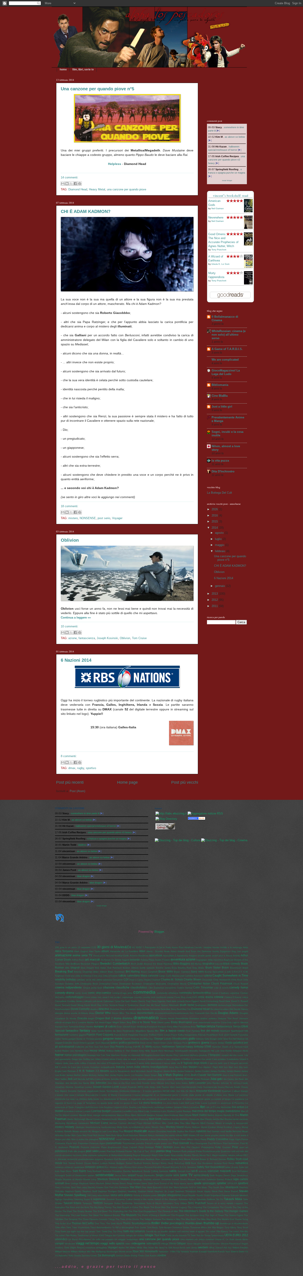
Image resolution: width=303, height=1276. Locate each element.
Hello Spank (151, 1051)
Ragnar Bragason (142, 1155)
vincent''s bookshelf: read (230, 195)
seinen (91, 1175)
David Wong (77, 1005)
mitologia (80, 1127)
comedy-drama (64, 992)
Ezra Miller (172, 1026)
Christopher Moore (177, 983)
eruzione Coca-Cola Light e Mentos (229, 1022)
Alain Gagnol (81, 951)
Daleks (134, 1001)
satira (172, 1171)
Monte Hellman (192, 1127)
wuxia (129, 1251)
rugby (80, 768)
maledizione (232, 1111)
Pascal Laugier (152, 1143)
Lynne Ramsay (183, 1111)
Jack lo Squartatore (120, 1071)
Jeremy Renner (184, 1079)
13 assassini (84, 947)
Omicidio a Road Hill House (154, 1139)
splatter (221, 1183)
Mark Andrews (171, 1115)
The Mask (93, 1215)
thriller (155, 1223)
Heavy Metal (97, 189)
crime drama (205, 997)
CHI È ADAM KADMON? (85, 211)
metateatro (83, 1123)
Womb (122, 1251)
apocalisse (155, 955)
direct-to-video (221, 1009)
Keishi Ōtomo (241, 1087)
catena (208, 975)
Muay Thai (118, 1131)
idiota (112, 1059)
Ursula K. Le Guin (220, 264)
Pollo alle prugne (76, 1151)
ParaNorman (129, 1143)
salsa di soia (231, 1167)
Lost (93, 1111)
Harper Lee (68, 1051)
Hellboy (110, 1051)
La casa (70, 1099)
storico (128, 1195)
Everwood (152, 1026)
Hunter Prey (172, 1055)
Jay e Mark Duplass (170, 1075)
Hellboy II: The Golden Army (129, 1051)
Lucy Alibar (138, 1111)
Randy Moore (199, 1155)
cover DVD (191, 997)
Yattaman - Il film (167, 1251)
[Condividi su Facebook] (75, 183)
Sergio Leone (164, 1175)
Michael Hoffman (152, 1123)
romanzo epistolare (74, 1167)
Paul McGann (215, 1143)
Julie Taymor (162, 1087)
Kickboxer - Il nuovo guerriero (146, 1091)
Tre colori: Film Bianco (217, 1231)
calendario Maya (137, 975)
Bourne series (163, 968)
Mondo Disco (158, 1127)
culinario (87, 1001)
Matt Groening (140, 1119)
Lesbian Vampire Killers (177, 1107)
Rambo (187, 1155)
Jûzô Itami (175, 1087)
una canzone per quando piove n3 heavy (226, 159)
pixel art (244, 1147)
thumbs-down (193, 1223)
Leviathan (194, 1107)
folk (246, 1031)
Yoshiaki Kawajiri (198, 1251)
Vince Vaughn (194, 1243)
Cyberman (108, 1001)
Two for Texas (203, 1235)
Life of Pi (210, 1107)
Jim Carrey (228, 1079)
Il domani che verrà (201, 1059)
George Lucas (162, 1038)
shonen (156, 1179)
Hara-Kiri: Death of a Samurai (227, 1047)
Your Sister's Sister (234, 1251)
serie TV (186, 1175)
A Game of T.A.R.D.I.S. (227, 349)
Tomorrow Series (180, 1227)
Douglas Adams (228, 1013)
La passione (238, 1099)
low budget (103, 1111)
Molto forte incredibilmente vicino (134, 1127)
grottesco (194, 1042)
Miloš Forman (207, 1123)
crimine (218, 997)
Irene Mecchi (175, 1067)
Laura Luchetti (208, 1103)
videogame (138, 1243)
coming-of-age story (122, 993)
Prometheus (209, 1151)
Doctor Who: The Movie (124, 1013)
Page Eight (235, 1139)
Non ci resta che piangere (84, 1139)
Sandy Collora (151, 1171)
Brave (225, 967)
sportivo (91, 768)
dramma (127, 1018)
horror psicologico (75, 1055)
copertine (234, 993)
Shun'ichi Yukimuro (206, 1179)
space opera (186, 1183)
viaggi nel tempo (88, 1243)
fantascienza (87, 638)
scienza (203, 1171)
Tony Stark (60, 1231)
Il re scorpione (128, 1063)
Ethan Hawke (86, 1026)
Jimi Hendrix (71, 1083)
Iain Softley (84, 1059)
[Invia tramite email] (63, 183)
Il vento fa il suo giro (70, 1067)
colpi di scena (221, 987)
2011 (215, 606)
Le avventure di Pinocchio (230, 1103)
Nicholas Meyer (240, 1131)
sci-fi (194, 1171)
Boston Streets (131, 968)
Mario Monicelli (138, 1115)
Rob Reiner (69, 1163)
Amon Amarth (178, 951)
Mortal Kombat (208, 1127)
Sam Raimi (79, 1171)
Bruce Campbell (149, 972)
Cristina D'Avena (233, 997)
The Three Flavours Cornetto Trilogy (96, 1219)
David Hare (224, 1001)
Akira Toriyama (64, 951)
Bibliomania (220, 385)
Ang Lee (236, 951)
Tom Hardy (152, 1227)
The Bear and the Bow (77, 1207)
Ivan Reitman (69, 1071)
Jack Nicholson (138, 1071)
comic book (81, 993)
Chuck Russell (240, 983)
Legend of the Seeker (125, 1107)
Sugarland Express (220, 1195)
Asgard (125, 960)
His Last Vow (217, 1051)
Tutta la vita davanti (176, 1235)
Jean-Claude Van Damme (206, 1075)
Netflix (229, 1131)
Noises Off (194, 1135)
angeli (245, 951)
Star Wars (135, 1187)
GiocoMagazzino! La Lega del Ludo (226, 372)
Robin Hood (167, 1163)
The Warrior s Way (171, 1219)
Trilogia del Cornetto (115, 1235)
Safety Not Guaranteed (210, 1167)
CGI (126, 979)
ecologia (67, 1022)
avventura (178, 959)
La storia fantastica (150, 1103)
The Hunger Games (236, 1211)
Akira (245, 947)
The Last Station (79, 1215)
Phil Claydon (193, 1147)
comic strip (94, 993)
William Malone (62, 1251)
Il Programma (114, 1063)
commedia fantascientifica (195, 993)
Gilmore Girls (202, 1039)
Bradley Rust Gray (187, 968)
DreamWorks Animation (187, 1018)
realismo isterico (227, 1155)
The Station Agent (233, 1215)
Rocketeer (207, 1163)
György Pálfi (131, 1047)
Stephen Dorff (89, 1191)
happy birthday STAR (198, 1046)
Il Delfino (185, 1059)
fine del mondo (210, 1030)
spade (197, 1183)
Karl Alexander (189, 1087)
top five (81, 1231)
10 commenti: (69, 626)
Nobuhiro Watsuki (138, 1135)
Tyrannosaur (217, 1235)
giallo (192, 1038)
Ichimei (105, 1059)
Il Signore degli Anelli (194, 1063)
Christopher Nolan (199, 983)
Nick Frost (87, 1135)
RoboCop (179, 1163)
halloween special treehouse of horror (96, 826)
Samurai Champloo (112, 1171)
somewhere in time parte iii (85, 813)
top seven (90, 1231)
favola (101, 1031)
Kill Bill (166, 1091)
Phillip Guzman (223, 1147)
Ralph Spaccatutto (173, 1155)
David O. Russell (239, 1001)
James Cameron (185, 1071)
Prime (199, 1151)
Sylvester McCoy (187, 1199)
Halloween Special (173, 1046)
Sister (144, 1183)
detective (103, 1009)
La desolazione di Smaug (113, 1099)
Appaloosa (182, 955)
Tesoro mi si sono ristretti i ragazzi (225, 1203)
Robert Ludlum (99, 1163)
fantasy (85, 1030)
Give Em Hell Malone (234, 1039)
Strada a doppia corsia (145, 1195)
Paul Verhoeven (231, 1143)
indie (137, 1067)
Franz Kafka (177, 1035)
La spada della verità (108, 1103)
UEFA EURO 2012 (236, 1235)
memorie (243, 1119)
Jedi (70, 1079)
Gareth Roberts (131, 1039)
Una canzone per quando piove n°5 (97, 88)
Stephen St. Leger (164, 1191)
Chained (155, 979)
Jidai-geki (216, 1079)
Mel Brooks (226, 1119)
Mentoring (60, 1123)
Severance (242, 1175)
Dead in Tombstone (128, 1005)
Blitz (67, 968)
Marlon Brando (214, 1115)
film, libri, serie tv (83, 69)
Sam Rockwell (94, 1171)
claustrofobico (138, 987)
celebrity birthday (65, 979)
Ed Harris (100, 1022)
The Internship (62, 1215)
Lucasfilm (127, 1111)
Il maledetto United (236, 1059)
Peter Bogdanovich (111, 1147)
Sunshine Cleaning (73, 1199)
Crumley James (75, 1001)
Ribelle (174, 1159)
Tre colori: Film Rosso (66, 1235)
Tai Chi (219, 1199)
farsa (93, 1031)
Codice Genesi (184, 987)
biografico (208, 963)
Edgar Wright (112, 1022)
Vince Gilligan (177, 1243)
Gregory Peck (180, 1043)
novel (119, 1139)
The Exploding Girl (118, 1211)
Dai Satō (125, 1001)
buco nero (197, 971)
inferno (145, 1067)
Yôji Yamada (182, 1251)
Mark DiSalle (185, 1115)
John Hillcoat (157, 1083)
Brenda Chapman (83, 972)
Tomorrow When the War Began (207, 1227)
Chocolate (207, 979)
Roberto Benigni (151, 1163)
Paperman (83, 1143)
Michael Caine (99, 1123)
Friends (202, 1035)
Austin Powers (162, 960)
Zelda (127, 1255)
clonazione (170, 987)
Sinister (137, 1183)
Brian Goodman (116, 972)
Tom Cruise (139, 638)
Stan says (82, 1187)
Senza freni (121, 1175)
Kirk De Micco (188, 1091)
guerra (205, 1042)
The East (67, 1211)
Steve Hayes (204, 1191)
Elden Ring (125, 1022)
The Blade (144, 1207)
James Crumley (218, 1071)
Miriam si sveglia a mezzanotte (231, 1123)
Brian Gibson (100, 972)
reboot (239, 1155)
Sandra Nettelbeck (132, 1171)
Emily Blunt (178, 1022)
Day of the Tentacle (107, 1005)
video (128, 1243)
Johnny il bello (240, 1083)
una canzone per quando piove (126, 189)
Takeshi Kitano (72, 1203)
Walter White (136, 1247)
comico (106, 992)
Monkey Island (175, 1127)
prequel (191, 1151)
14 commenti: (69, 177)
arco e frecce (225, 955)
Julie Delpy (149, 1087)
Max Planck (206, 1119)
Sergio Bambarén (146, 1175)
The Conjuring (195, 1207)
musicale (140, 1131)
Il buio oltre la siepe (126, 1059)
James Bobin (170, 1071)
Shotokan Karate (170, 1179)
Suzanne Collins (124, 1199)
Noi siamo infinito (173, 1135)
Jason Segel (150, 1075)
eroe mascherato (202, 1022)
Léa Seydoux (106, 1107)
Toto (98, 1231)
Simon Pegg (126, 1183)
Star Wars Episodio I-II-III (155, 1187)
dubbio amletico (208, 1018)
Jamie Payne (116, 1075)
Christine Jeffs (72, 983)
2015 (215, 521)
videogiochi (153, 1243)
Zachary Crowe (89, 1255)
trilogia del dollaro (135, 1235)
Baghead (228, 960)
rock (187, 1163)
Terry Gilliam (180, 1203)
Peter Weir (179, 1147)
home (63, 69)
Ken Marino (61, 1091)
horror (59, 1055)
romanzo (59, 1167)
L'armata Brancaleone (86, 1095)
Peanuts (74, 1147)
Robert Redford (134, 1163)
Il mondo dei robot (96, 1063)
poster (102, 1151)
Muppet (128, 1131)
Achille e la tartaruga (231, 947)
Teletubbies (139, 1203)
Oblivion (70, 540)
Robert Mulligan (116, 1163)
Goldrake (67, 1043)
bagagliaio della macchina (209, 960)
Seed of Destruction (76, 1175)
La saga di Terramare (84, 1103)
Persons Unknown (90, 1147)
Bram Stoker (213, 967)
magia (220, 1111)
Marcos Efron (123, 1115)
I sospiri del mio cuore (232, 1055)
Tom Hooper (165, 1227)
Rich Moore (184, 1159)
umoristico (61, 1239)
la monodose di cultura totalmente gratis (189, 1099)
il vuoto (85, 1067)
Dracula (82, 1018)
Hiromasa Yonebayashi (176, 1051)
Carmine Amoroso (194, 975)
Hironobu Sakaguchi (199, 1051)
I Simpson (214, 1055)
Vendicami (70, 1243)
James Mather (73, 1075)
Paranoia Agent (97, 1143)
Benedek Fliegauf (90, 964)
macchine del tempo (204, 1111)
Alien (142, 951)
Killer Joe (175, 1091)
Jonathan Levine (83, 1087)
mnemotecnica (92, 1127)
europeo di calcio (105, 1026)
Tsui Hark (159, 1235)
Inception (95, 1067)
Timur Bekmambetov (100, 1227)
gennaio (220, 586)
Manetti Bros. (85, 1115)
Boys (174, 968)
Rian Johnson (162, 1159)
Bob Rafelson (114, 968)
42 (133, 947)
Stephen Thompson (185, 1191)
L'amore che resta (64, 1095)
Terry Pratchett (218, 249)
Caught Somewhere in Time (230, 975)
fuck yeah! (224, 1035)
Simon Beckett (96, 1183)
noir (185, 1135)
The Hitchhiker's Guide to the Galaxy (201, 1211)
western (203, 1247)
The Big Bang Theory (101, 1207)
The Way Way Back (206, 1219)
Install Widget (227, 180)
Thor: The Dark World (111, 1223)
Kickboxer (125, 1091)
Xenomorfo (151, 1251)
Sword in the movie (143, 1199)
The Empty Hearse (82, 1211)
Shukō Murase (187, 1179)
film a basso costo (172, 1030)
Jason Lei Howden (133, 1075)
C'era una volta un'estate (105, 975)
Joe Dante (83, 1083)
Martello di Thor (231, 1115)
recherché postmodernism (80, 1159)
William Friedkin (240, 1247)
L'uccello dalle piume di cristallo (196, 1095)
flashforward (237, 1031)
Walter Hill (123, 1247)
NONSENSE (88, 518)
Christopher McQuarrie (154, 983)
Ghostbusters (180, 1038)
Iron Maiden (190, 1067)
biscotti (218, 964)
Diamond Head (77, 189)
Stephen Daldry (73, 1191)
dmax (71, 768)
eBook (58, 1022)
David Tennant (62, 1005)
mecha (216, 1119)
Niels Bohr (111, 1135)
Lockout (78, 1111)
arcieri (215, 955)
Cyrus (117, 1001)
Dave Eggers (192, 1001)
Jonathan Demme (64, 1087)
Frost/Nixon (212, 1035)
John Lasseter (197, 1083)
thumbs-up (211, 1223)
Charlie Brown (192, 979)
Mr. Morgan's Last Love (100, 1131)
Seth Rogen (216, 1175)
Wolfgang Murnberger (107, 1251)
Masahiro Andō (109, 1119)
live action (238, 1107)
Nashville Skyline (175, 1131)
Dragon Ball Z (104, 1018)
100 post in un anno (66, 947)
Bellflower (75, 964)
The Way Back (188, 1219)
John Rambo (213, 1083)
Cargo (162, 975)
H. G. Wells (145, 1046)
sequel (132, 1175)
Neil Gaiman (217, 208)
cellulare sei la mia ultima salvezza (94, 979)
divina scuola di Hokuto (76, 1013)
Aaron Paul (177, 947)
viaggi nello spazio (112, 1243)
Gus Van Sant (101, 1047)
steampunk (231, 1187)
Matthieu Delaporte (189, 1119)
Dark (168, 1001)
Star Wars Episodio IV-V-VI (182, 1187)
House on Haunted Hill (132, 1055)
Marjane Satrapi (155, 1115)
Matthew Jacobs (170, 1119)
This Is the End (63, 1223)
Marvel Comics (93, 1119)
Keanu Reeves (225, 1087)
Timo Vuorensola (81, 1227)
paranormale (114, 1143)
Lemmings (159, 1107)
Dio (212, 1009)
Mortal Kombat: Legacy (229, 1127)
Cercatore (118, 979)
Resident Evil (111, 1159)
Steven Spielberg (75, 1195)
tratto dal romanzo (134, 1231)
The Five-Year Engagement (142, 1211)
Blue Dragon (87, 968)
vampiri (59, 1243)
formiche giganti (77, 1035)
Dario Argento (158, 1001)
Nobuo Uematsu (156, 1135)
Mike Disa (179, 1123)
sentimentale (104, 1175)
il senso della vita (171, 1063)
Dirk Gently (234, 1009)
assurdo (135, 959)
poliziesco (61, 1151)
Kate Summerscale (207, 1087)
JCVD (187, 1075)
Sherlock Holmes (119, 1179)
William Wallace (78, 1251)
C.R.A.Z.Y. (237, 972)
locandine (69, 1111)
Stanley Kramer (95, 1187)
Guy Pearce (117, 1046)
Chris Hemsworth (221, 979)
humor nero (159, 1055)
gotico (114, 1042)
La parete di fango (221, 1099)
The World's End (225, 1219)
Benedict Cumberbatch (115, 963)
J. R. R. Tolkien (85, 1071)
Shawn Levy (89, 1179)
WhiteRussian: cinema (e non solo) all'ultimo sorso (229, 334)
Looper (87, 1111)
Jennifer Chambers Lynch (124, 1079)
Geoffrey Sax (146, 1039)
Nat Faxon (190, 1131)
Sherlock (102, 1179)
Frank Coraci (163, 1035)
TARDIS (98, 1203)
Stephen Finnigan (107, 1191)
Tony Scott (242, 1227)
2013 (215, 593)
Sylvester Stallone (206, 1199)
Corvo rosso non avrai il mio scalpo (103, 997)
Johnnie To (226, 1083)
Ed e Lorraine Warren (83, 1022)
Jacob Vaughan (154, 1071)
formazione (62, 1034)
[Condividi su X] (71, 183)
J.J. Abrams (102, 1071)
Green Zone (166, 1043)
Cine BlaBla (220, 395)
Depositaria (238, 1005)
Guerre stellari (217, 1043)
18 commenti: (69, 506)
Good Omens (80, 1043)
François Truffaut (148, 1035)
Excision (162, 1026)
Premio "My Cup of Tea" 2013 (140, 1151)
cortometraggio (74, 997)
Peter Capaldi (130, 1147)
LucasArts (116, 1111)
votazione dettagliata (96, 1247)
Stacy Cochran (62, 1187)
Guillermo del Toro (84, 1047)
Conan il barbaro (220, 993)
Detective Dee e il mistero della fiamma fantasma (135, 1009)
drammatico (146, 1017)
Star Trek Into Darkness (116, 1187)
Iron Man (228, 1067)
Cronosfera (60, 1001)
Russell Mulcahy (170, 1167)
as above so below (235, 136)
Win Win (91, 1251)
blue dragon (83, 876)
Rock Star (196, 1163)
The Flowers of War (168, 1211)
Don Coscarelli (197, 1013)
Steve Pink (217, 1191)
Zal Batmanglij (106, 1255)
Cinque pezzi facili (92, 987)
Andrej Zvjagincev (221, 951)
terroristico (168, 1203)
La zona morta (170, 1103)
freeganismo (191, 1035)
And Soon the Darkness (198, 951)
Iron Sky (238, 1067)
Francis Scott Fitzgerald (126, 1035)
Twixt (193, 1235)
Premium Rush (179, 1151)
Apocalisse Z (169, 955)
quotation (67, 1155)
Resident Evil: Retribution (132, 1159)
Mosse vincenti (79, 1131)
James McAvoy (89, 1075)
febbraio (220, 551)
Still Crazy (92, 1195)
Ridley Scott (234, 1159)
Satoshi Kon (184, 1171)
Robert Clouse (83, 1163)
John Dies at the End (118, 1083)
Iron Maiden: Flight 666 (211, 1067)
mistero (73, 518)
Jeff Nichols (79, 1079)
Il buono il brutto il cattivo (150, 1059)
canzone (153, 975)
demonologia (224, 1005)
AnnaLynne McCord (103, 955)
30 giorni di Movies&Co (114, 947)
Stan (73, 1187)
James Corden (202, 1071)
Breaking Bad (64, 971)
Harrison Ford (82, 1051)
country (138, 997)
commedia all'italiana (167, 993)
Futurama (243, 1035)
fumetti (233, 1035)
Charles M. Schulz (172, 979)
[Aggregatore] (205, 813)
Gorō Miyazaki (102, 1043)
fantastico (72, 1030)
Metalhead (71, 1123)
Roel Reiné (228, 1163)
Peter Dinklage (146, 1147)
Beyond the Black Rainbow (158, 964)
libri (202, 1107)
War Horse (148, 1247)
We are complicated (225, 359)
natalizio (201, 1131)
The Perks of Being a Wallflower (153, 1215)
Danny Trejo (144, 1001)
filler (157, 1031)
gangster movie (112, 1038)
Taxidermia (127, 1203)
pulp (218, 1151)
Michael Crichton (118, 1123)
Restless (150, 1159)
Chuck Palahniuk (221, 983)
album (105, 951)
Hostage (91, 1055)
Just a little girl (222, 406)
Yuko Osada (74, 1255)
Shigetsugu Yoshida (141, 1179)
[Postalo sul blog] (67, 183)
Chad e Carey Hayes (140, 979)
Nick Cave (76, 1135)
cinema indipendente (68, 987)
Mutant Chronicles (157, 1131)
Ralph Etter (157, 1155)
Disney (244, 1009)
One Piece (174, 1139)
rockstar (218, 1163)
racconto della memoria (84, 1155)
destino (94, 1009)
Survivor (110, 1199)
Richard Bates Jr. (200, 1159)
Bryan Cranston (182, 972)
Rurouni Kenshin (153, 1167)
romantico (241, 1163)
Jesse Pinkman (202, 1079)
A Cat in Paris (164, 947)
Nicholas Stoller (63, 1135)
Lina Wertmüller (223, 1107)
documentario (145, 1013)
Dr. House (71, 1018)
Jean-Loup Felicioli (232, 1075)
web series (191, 1247)
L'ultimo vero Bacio (224, 1095)
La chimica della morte (87, 1099)
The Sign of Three (214, 1215)
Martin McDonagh (76, 1119)
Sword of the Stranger (166, 1199)
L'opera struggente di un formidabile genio (155, 1095)
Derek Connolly (80, 1009)
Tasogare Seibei (112, 1203)
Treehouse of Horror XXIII (91, 1235)
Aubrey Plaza (147, 960)
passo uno (166, 1143)
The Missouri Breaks (109, 1215)
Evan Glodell (123, 1026)
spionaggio (209, 1183)
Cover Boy (179, 997)
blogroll (75, 967)
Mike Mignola (192, 1123)
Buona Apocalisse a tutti (218, 972)
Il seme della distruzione (149, 1063)
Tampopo (87, 1203)
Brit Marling (133, 971)
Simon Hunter (112, 1183)
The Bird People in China (125, 1207)
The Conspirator (211, 1207)
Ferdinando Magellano (134, 1031)
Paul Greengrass (198, 1143)
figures (150, 1031)
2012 (215, 599)
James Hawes (233, 1071)
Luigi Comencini (152, 1111)
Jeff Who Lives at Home (98, 1079)
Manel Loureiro (70, 1115)
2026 (215, 509)
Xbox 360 (138, 1251)
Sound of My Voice (169, 1183)
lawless (82, 844)
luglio (218, 539)
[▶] (218, 130)
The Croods (226, 1207)
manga (96, 1115)
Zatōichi (120, 1255)
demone (212, 1005)
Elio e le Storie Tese (144, 1022)
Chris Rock (236, 979)
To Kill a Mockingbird (123, 1227)
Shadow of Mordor (72, 1179)
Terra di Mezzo (154, 1203)
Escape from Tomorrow (67, 1026)
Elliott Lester (163, 1022)
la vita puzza (220, 460)
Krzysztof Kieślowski (208, 1091)
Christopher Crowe (108, 983)
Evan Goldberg (138, 1026)
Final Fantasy (193, 1031)
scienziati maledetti (219, 1171)
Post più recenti (70, 782)
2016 (215, 515)
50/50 (139, 947)
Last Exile (195, 1103)
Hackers (157, 1047)
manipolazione (108, 1115)
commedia (144, 992)
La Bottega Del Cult (219, 492)
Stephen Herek (145, 1191)
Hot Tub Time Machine (108, 1055)
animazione (63, 955)
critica (245, 997)
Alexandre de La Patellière (124, 951)
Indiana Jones (124, 1067)
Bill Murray (196, 964)
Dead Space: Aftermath (167, 1005)
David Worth (90, 1005)
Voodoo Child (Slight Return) (70, 1247)
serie (176, 1175)
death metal (187, 1005)
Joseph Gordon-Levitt (106, 1087)
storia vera (116, 1195)
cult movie (97, 1001)
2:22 (93, 947)
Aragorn (193, 955)
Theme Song (241, 1219)
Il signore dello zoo (217, 1063)
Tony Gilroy (230, 1227)
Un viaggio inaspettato (126, 1239)
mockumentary (108, 1127)
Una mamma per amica (193, 1239)
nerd (222, 1131)
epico (188, 1022)
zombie (161, 1255)
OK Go (135, 1139)
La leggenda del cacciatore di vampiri (147, 1099)
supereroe (99, 1199)
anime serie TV (82, 955)
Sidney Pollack (224, 1179)
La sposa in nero (129, 1103)
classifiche (122, 987)
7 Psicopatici (149, 947)
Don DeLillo (211, 1013)
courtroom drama (164, 997)
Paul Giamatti (181, 1143)
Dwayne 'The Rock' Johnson (233, 1018)
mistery (69, 1127)
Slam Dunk (153, 1183)
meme (235, 1119)
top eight (71, 1231)
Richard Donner (218, 1159)
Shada (58, 1179)
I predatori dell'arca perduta (193, 1055)
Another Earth (121, 955)
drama (117, 1018)
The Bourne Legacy (176, 1207)
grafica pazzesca (129, 1042)
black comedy (231, 963)
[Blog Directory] (166, 818)
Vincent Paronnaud (231, 1243)
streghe (161, 1195)
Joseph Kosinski (107, 638)
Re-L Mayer (212, 1155)
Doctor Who (103, 1013)
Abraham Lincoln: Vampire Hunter (201, 947)
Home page (127, 782)
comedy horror (238, 987)
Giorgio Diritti (216, 1039)
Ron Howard (110, 1167)
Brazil (245, 968)
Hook (245, 1051)
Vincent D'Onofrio (211, 1243)
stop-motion (104, 1195)
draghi (91, 1018)
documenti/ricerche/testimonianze (172, 1013)
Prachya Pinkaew (115, 1151)
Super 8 (88, 1199)
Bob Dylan (100, 968)
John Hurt (170, 1083)
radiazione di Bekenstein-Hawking (114, 1155)
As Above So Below (111, 960)
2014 (215, 527)
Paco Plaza (201, 1139)
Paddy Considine (217, 1139)
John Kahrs (182, 1083)
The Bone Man (158, 1207)
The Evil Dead (100, 1211)
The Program (177, 1215)
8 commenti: (69, 756)
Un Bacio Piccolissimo (79, 1239)
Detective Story (168, 1009)
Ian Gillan (96, 1059)
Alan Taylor (94, 951)
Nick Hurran (99, 1135)
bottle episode (147, 968)
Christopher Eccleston (130, 983)
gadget (72, 1039)
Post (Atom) (77, 791)
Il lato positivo (219, 1059)
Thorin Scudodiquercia (137, 1223)
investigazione (159, 1067)
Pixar (235, 1147)
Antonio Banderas (139, 955)
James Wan (103, 1075)
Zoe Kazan (151, 1255)
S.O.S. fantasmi (188, 1167)
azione (72, 638)
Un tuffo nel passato (103, 1239)
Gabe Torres (61, 1039)
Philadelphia (207, 1147)
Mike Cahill (167, 1123)
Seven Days (229, 1175)
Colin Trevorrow (203, 987)
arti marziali (92, 959)
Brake (201, 968)
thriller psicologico (172, 1223)
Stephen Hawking (127, 1191)
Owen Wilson (187, 1139)
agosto (219, 532)
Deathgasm (201, 1005)
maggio (220, 545)
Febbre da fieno (113, 1031)
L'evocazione (125, 1095)
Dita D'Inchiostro (223, 471)
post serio (104, 518)
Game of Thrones (85, 1039)
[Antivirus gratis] (196, 819)
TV (188, 1235)
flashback (225, 1031)
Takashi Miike (233, 1199)
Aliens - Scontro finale (158, 951)
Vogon (244, 1243)
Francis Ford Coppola (100, 1034)
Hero (160, 1051)
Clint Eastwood (156, 987)
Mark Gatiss (199, 1115)
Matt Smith (155, 1119)
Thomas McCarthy (83, 1223)
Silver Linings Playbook (77, 1183)
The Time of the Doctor (127, 1219)
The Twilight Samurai (150, 1219)
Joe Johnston (98, 1083)
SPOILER (232, 1183)
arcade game (204, 955)
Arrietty (236, 955)
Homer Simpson (233, 1051)
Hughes (149, 1055)
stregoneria (174, 1195)
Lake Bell (184, 1103)
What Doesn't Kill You (220, 1247)
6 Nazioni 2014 (76, 660)
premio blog (163, 1151)
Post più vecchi (184, 782)
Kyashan (226, 1091)
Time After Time (63, 1227)
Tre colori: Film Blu (238, 1231)
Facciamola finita (187, 1026)
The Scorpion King (195, 1215)
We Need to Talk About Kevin (170, 1247)
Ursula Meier (241, 1239)
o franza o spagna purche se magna (106, 838)
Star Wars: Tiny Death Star (210, 1187)
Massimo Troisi (125, 1119)
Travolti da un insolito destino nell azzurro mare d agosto (175, 1231)
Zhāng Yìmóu (138, 1255)
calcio (122, 975)
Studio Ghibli (203, 1195)
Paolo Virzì (71, 1143)
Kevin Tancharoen (109, 1091)
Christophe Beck (89, 983)
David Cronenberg (209, 1001)
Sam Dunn (65, 1171)
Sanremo (163, 1171)
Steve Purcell (231, 1191)
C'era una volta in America (78, 975)
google (90, 1043)
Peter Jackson (164, 1147)
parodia (140, 1143)
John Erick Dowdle (140, 1083)
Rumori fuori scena (134, 1167)
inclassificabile (108, 1067)
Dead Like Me (147, 1005)
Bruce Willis (165, 971)
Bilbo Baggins (181, 963)
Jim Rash (239, 1079)
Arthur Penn (78, 960)
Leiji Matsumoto (145, 1107)
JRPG (140, 1087)
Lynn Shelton (168, 1111)
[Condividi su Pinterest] (79, 183)
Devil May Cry (184, 1009)
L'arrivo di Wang (108, 1095)
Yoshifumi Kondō (216, 1251)
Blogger (159, 931)
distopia (59, 1013)
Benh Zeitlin (137, 964)
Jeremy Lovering (165, 1079)
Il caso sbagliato (172, 1059)
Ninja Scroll (122, 1135)
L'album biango (240, 1091)
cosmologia (127, 997)
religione (99, 1159)
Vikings (164, 1243)
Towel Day (107, 1231)
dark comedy (178, 1001)
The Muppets (129, 1215)
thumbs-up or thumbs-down (234, 1223)
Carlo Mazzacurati (175, 975)
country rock (149, 997)
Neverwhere (215, 217)
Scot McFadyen (240, 1171)
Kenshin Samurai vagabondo (83, 1091)
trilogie (149, 1235)
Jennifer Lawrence (147, 1079)
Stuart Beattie (188, 1195)
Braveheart (235, 968)
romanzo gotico (94, 1167)
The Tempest (70, 1219)
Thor (96, 1223)
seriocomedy (201, 1175)
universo (210, 1239)
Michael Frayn (135, 1123)
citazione (108, 987)
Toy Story (118, 1231)
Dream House (167, 1018)
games (98, 1039)
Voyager (117, 518)
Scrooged (60, 1175)
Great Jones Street (149, 1043)
